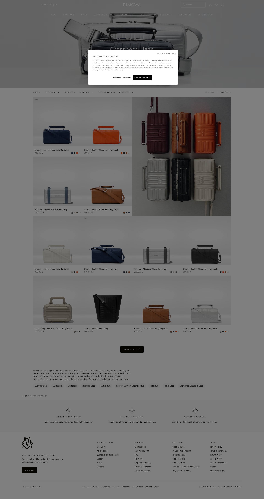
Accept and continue (142, 77)
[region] (133, 67)
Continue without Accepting (166, 53)
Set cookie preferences (122, 77)
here (107, 65)
